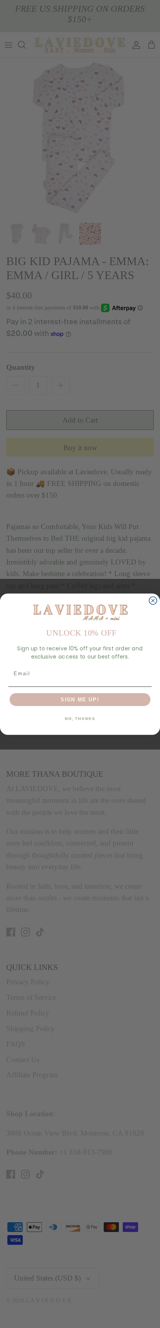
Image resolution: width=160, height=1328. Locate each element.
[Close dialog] (153, 601)
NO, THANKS (80, 718)
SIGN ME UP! (80, 699)
